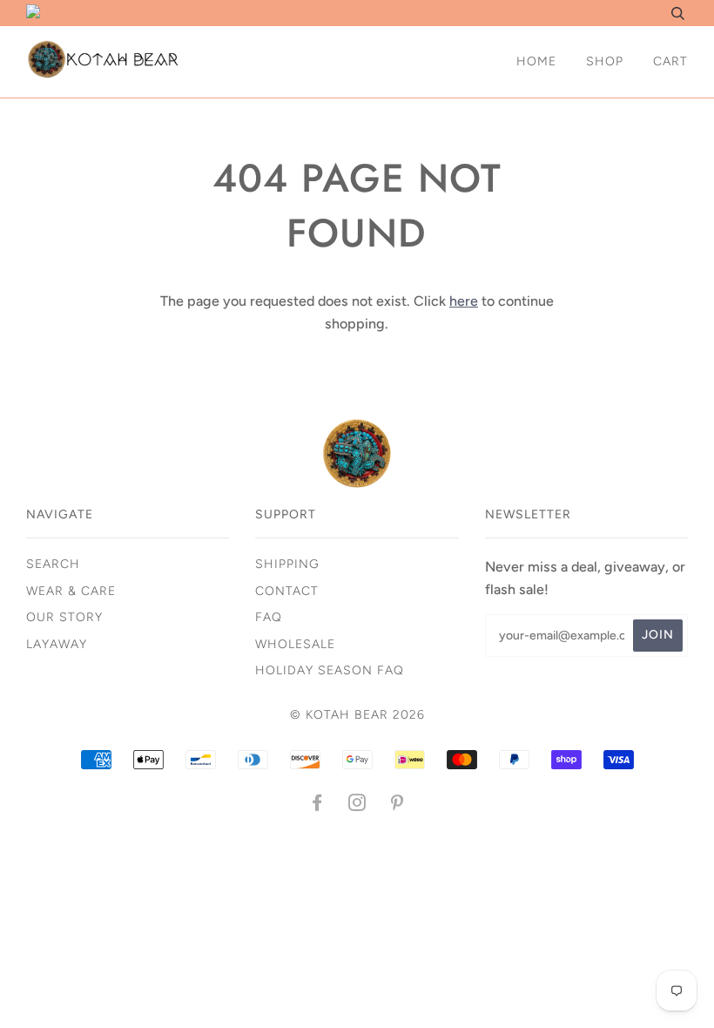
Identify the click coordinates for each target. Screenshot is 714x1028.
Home (536, 61)
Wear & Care (71, 591)
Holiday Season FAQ (329, 670)
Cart (670, 61)
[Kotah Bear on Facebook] (317, 805)
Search (53, 564)
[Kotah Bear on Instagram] (357, 805)
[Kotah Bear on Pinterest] (397, 805)
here (463, 301)
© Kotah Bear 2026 (357, 714)
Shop (604, 61)
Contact (287, 591)
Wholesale (295, 644)
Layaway (56, 644)
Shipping (287, 564)
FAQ (268, 617)
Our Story (64, 617)
